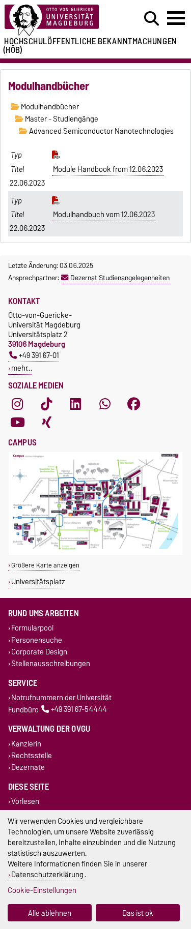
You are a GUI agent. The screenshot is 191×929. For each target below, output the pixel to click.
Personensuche (36, 640)
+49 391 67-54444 (79, 709)
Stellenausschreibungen (50, 663)
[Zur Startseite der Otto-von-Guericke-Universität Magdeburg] (59, 20)
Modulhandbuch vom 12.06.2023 (104, 214)
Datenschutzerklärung (47, 874)
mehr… (21, 368)
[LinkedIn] (75, 404)
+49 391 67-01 (39, 355)
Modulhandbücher (49, 107)
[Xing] (46, 422)
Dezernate (28, 767)
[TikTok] (46, 404)
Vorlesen (25, 801)
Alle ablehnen (49, 913)
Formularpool (32, 628)
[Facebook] (134, 404)
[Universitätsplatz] (95, 552)
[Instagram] (17, 404)
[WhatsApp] (105, 404)
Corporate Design (39, 651)
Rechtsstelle (31, 755)
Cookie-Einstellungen (42, 890)
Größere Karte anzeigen (45, 565)
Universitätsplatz (38, 581)
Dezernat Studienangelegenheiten (120, 278)
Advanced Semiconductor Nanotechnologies (101, 131)
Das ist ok (137, 913)
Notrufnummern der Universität (61, 698)
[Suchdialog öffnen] (151, 19)
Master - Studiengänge (60, 119)
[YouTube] (17, 422)
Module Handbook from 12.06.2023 (108, 169)
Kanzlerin (26, 744)
